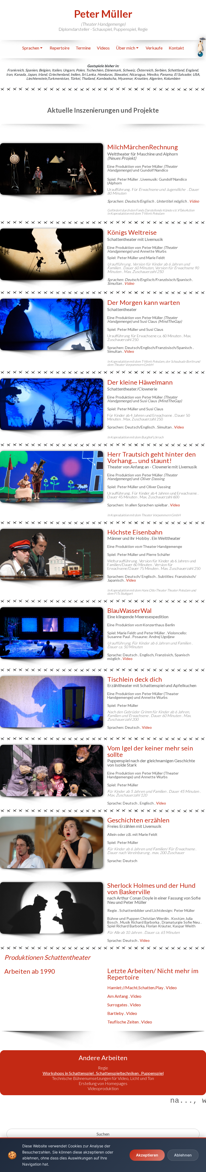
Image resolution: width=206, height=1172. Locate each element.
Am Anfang (117, 996)
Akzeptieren (147, 1155)
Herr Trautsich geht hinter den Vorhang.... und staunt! (151, 457)
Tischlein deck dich (134, 679)
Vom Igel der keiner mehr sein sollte (150, 751)
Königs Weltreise (132, 232)
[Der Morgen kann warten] (51, 324)
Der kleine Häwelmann (140, 382)
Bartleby (115, 1013)
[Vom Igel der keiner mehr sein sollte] (51, 770)
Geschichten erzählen (138, 820)
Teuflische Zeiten (123, 1021)
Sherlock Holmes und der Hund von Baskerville (151, 888)
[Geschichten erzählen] (51, 842)
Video (129, 283)
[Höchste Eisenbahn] (51, 554)
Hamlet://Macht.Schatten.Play (135, 987)
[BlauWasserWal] (51, 633)
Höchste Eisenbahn (135, 532)
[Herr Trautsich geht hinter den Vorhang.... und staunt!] (51, 476)
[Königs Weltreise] (51, 254)
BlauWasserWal (129, 610)
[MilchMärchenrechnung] (51, 169)
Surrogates (117, 1004)
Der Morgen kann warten (143, 302)
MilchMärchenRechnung (142, 147)
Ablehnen (183, 1155)
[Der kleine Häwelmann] (51, 404)
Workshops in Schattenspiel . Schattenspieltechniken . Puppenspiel (103, 1073)
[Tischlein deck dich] (51, 701)
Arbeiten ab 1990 (29, 971)
